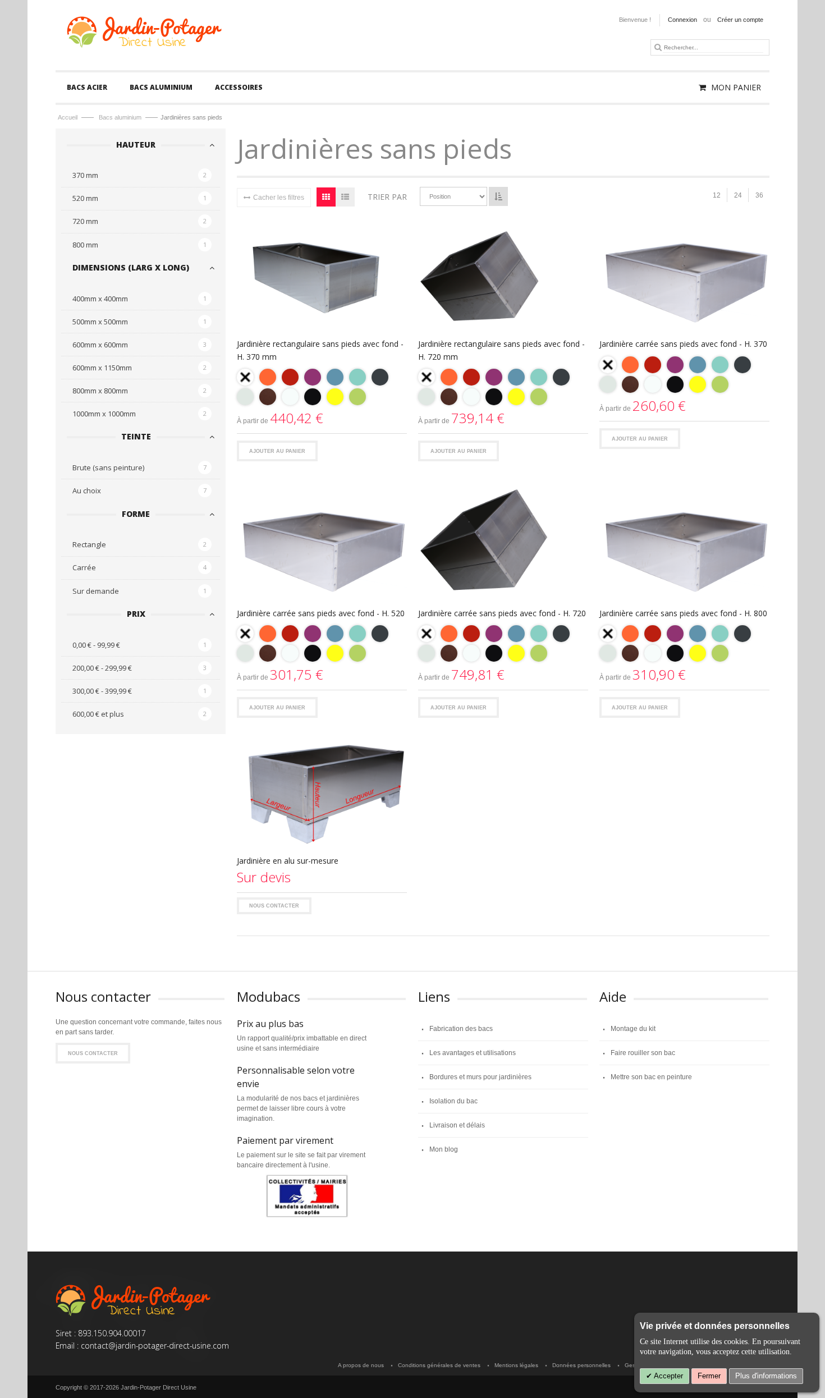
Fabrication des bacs (461, 1029)
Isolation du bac (453, 1101)
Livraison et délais (457, 1125)
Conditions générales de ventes (439, 1365)
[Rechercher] (658, 47)
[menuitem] (87, 87)
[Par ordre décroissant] (498, 196)
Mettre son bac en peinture (651, 1077)
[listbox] (322, 388)
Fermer (709, 1376)
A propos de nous (361, 1365)
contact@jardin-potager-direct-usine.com (155, 1345)
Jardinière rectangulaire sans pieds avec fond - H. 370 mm (320, 349)
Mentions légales (516, 1365)
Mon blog (443, 1149)
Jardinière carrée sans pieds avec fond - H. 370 (683, 343)
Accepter (667, 1376)
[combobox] (713, 47)
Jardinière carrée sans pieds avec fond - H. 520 (321, 613)
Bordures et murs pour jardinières (480, 1077)
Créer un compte (740, 19)
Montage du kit (633, 1029)
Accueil (68, 117)
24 (738, 195)
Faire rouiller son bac (643, 1053)
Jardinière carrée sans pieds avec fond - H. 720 (502, 613)
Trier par (387, 196)
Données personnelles (581, 1365)
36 (759, 195)
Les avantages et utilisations (472, 1053)
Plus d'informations (766, 1376)
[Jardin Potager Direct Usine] (144, 30)
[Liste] (345, 197)
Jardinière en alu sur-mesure (287, 860)
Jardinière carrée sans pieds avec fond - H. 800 (683, 613)
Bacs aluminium (121, 117)
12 (717, 195)
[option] (245, 377)
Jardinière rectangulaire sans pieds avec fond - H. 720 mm (501, 349)
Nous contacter (274, 906)
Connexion (682, 19)
